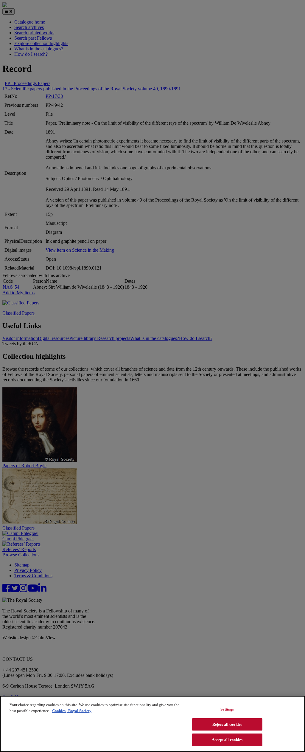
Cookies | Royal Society (71, 710)
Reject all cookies (227, 724)
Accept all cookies (227, 739)
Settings (227, 709)
